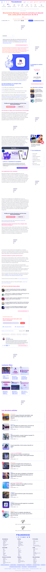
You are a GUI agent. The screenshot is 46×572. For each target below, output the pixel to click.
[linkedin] (6, 345)
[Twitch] (25, 537)
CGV (40, 568)
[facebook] (8, 345)
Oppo (4, 543)
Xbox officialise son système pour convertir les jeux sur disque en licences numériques (22, 426)
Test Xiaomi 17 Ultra (36, 564)
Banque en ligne (6, 334)
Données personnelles (34, 568)
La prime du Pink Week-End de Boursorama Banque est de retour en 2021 (24, 378)
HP (33, 544)
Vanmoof (34, 563)
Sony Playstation (20, 545)
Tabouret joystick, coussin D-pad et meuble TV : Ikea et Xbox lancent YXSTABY (22, 436)
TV (18, 547)
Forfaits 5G (34, 155)
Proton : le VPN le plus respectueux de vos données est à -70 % (6, 377)
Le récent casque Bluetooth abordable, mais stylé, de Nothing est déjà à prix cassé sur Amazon (39, 91)
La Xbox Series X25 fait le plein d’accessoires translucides (22, 494)
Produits (12, 424)
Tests (28, 1)
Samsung (19, 552)
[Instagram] (18, 537)
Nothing (34, 552)
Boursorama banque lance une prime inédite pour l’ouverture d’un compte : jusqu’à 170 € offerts (6, 392)
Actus (25, 1)
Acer (34, 540)
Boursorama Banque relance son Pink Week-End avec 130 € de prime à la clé (15, 378)
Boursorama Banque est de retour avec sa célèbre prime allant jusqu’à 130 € (15, 392)
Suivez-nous (31, 20)
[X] (16, 537)
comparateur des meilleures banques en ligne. (13, 275)
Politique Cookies (25, 568)
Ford (4, 551)
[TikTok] (27, 537)
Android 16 (43, 564)
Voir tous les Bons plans (22, 311)
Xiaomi (19, 555)
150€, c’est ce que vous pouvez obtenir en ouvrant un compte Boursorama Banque (24, 392)
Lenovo (34, 542)
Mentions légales (8, 568)
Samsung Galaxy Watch (7, 562)
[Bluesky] (29, 537)
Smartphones (5, 539)
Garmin (4, 560)
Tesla (4, 554)
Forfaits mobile (13, 564)
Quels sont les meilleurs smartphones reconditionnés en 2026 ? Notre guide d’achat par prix (22, 455)
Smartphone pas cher (36, 159)
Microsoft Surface (36, 545)
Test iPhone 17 (29, 564)
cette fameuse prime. (21, 80)
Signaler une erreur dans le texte (7, 330)
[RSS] (22, 537)
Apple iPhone (5, 540)
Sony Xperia (5, 545)
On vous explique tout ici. (23, 278)
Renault (4, 553)
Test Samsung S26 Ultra (32, 566)
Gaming (19, 539)
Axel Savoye (8, 338)
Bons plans (36, 1)
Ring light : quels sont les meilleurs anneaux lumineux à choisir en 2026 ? (22, 484)
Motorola (4, 542)
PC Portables (35, 539)
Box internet (35, 163)
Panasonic (19, 550)
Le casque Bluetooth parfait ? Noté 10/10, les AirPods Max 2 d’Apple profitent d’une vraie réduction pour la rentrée (17, 303)
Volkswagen (5, 555)
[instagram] (4, 345)
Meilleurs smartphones (36, 156)
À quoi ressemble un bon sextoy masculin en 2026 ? (22, 446)
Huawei (4, 561)
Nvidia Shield (20, 544)
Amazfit (4, 558)
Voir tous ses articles (22, 345)
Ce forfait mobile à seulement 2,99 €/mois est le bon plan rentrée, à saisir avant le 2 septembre (17, 298)
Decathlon (35, 559)
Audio (34, 547)
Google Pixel (5, 541)
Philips (19, 551)
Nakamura (35, 561)
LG (18, 549)
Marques (13, 334)
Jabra (34, 550)
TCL (18, 553)
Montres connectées (6, 557)
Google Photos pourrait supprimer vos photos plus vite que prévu (22, 504)
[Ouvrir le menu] (2, 2)
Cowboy (34, 558)
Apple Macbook (35, 541)
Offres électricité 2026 (36, 164)
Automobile (4, 547)
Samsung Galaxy (5, 544)
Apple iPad (20, 558)
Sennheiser (35, 553)
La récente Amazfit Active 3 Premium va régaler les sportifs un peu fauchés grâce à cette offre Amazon (15, 290)
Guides (31, 1)
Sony (34, 554)
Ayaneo (19, 541)
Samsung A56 (35, 153)
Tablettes (19, 557)
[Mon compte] (8, 1)
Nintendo (19, 543)
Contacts (19, 568)
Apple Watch (5, 559)
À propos (14, 568)
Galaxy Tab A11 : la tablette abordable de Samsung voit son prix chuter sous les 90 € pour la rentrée (17, 294)
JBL (33, 551)
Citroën (4, 550)
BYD (3, 549)
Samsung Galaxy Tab (21, 561)
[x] (3, 345)
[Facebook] (20, 537)
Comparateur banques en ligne (15, 566)
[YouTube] (24, 537)
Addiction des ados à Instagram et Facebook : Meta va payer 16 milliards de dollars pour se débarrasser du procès (22, 475)
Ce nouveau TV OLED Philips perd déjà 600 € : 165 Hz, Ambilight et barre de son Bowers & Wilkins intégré (16, 307)
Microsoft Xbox (20, 542)
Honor (34, 543)
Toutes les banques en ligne (36, 83)
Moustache (35, 560)
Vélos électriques (36, 557)
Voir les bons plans (21, 45)
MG (3, 552)
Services (19, 334)
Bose (34, 549)
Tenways (34, 562)
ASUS (19, 540)
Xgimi (19, 554)
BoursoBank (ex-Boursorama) (37, 70)
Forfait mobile (42, 1)
